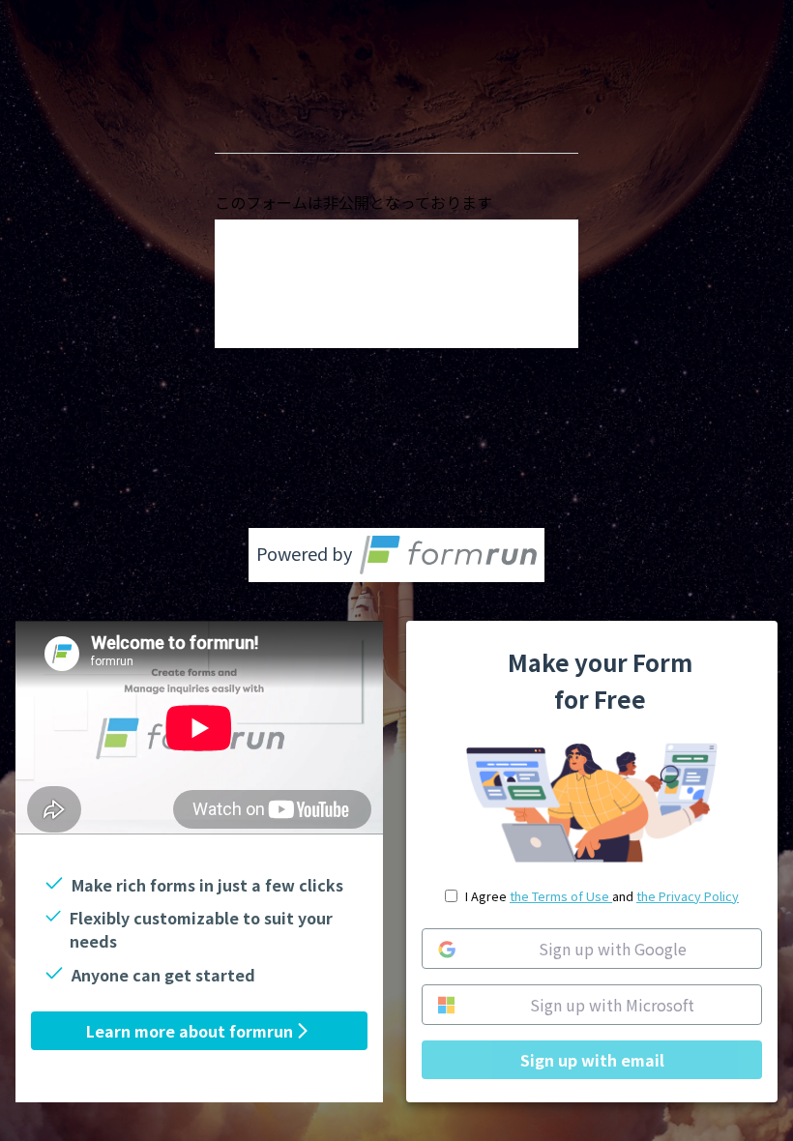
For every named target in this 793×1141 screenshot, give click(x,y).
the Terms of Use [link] (561, 896)
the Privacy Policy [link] (687, 896)
